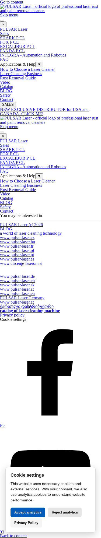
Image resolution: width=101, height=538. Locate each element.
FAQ (4, 59)
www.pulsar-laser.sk (17, 285)
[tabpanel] (50, 227)
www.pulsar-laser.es (17, 259)
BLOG (6, 91)
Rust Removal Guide (18, 78)
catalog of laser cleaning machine (30, 310)
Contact (6, 99)
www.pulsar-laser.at (17, 289)
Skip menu (9, 15)
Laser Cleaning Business (21, 73)
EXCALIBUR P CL (17, 46)
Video (5, 82)
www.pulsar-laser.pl (17, 250)
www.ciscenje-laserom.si (21, 263)
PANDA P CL (12, 50)
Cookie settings (13, 319)
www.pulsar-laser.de (17, 276)
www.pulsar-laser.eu (17, 293)
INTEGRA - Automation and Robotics (33, 55)
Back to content (13, 535)
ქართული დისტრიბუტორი (27, 306)
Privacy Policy (26, 523)
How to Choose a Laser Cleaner (27, 69)
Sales (4, 33)
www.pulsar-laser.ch (17, 280)
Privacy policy (12, 315)
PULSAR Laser (13, 29)
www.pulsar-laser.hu (17, 242)
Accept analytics (27, 512)
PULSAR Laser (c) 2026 (21, 224)
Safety (5, 95)
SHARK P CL (12, 38)
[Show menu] (2, 21)
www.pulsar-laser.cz (17, 237)
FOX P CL (9, 42)
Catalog (6, 86)
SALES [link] (8, 105)
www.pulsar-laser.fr (16, 246)
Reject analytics (65, 512)
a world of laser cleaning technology (31, 233)
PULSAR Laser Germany (22, 298)
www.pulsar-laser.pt (17, 254)
